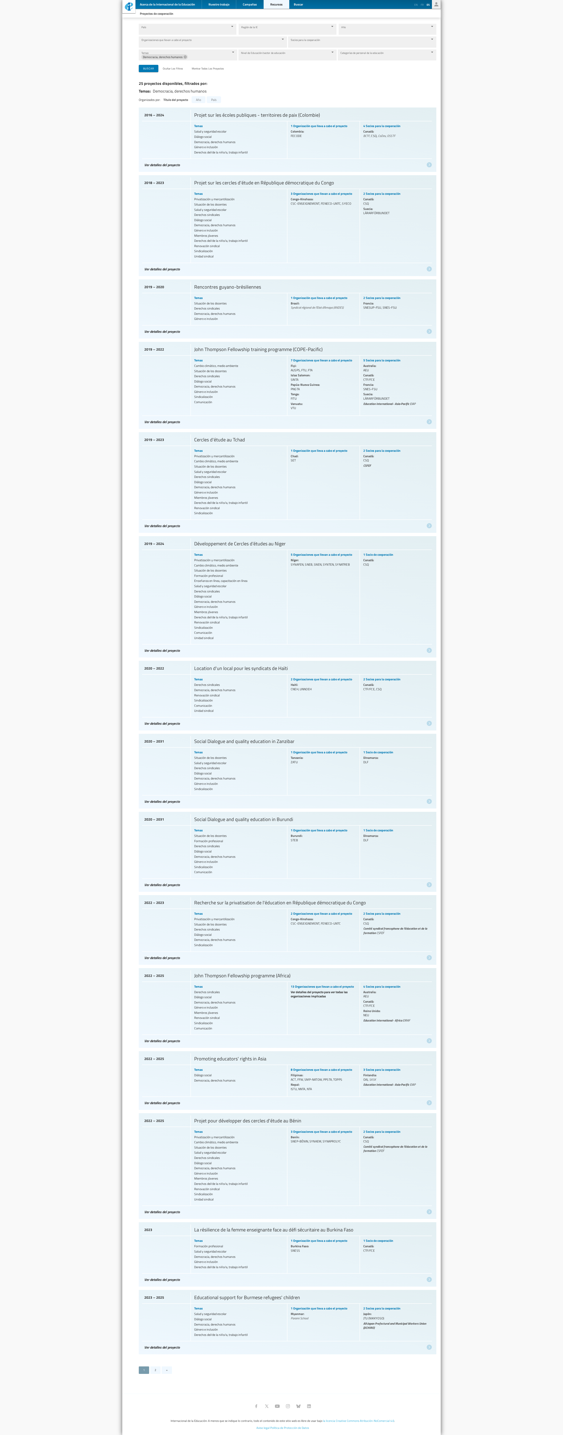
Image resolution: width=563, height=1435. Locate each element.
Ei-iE (128, 7)
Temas (144, 53)
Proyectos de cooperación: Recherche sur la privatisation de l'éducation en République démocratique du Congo (287, 928)
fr (422, 4)
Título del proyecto (175, 99)
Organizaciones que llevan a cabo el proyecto (166, 40)
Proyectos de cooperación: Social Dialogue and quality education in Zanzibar (287, 770)
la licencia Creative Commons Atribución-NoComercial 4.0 (358, 1421)
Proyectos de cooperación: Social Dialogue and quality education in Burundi (287, 850)
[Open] (232, 26)
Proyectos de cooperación (156, 13)
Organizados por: (149, 100)
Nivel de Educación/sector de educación (263, 53)
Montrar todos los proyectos (208, 68)
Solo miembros (436, 4)
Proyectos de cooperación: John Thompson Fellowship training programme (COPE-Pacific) (287, 384)
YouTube (277, 1406)
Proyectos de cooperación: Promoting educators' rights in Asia (287, 1079)
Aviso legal (263, 1428)
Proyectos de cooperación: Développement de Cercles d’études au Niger (287, 595)
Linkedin (309, 1406)
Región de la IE (249, 27)
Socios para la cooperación (305, 40)
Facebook (256, 1406)
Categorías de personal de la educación (362, 53)
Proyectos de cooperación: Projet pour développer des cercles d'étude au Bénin (287, 1165)
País (143, 27)
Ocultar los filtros (173, 68)
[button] (164, 57)
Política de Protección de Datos (289, 1428)
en (416, 4)
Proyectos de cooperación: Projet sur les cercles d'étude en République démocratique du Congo (287, 224)
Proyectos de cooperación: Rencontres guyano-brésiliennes (287, 308)
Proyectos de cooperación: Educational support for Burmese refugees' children (287, 1321)
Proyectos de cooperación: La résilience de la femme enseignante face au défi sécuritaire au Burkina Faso (287, 1253)
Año (343, 27)
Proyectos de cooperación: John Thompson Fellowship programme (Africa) (287, 1007)
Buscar (148, 68)
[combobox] (184, 31)
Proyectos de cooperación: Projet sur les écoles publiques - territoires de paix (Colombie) (287, 139)
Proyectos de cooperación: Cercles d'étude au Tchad (287, 481)
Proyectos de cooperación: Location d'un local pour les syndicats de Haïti (287, 694)
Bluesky (298, 1406)
